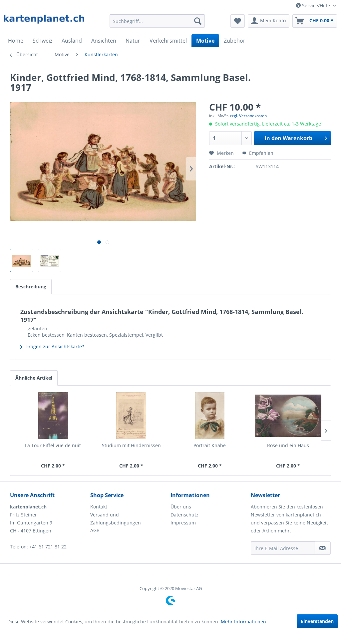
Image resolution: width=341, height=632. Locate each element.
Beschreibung (30, 286)
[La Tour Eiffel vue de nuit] (53, 415)
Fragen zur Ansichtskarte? (54, 346)
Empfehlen (260, 153)
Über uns (180, 506)
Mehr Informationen (243, 621)
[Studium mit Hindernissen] (132, 415)
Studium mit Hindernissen (131, 445)
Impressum (183, 522)
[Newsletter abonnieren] (323, 548)
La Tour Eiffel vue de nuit (53, 445)
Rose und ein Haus (288, 445)
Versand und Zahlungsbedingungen (115, 518)
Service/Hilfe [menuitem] (316, 5)
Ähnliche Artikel (33, 378)
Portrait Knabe (209, 445)
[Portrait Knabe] (210, 415)
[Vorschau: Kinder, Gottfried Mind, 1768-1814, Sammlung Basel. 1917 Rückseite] (49, 260)
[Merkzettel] (237, 21)
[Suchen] (198, 21)
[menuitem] (157, 21)
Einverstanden (317, 621)
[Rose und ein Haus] (288, 415)
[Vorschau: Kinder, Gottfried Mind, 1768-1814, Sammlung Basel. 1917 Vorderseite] (21, 260)
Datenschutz (184, 514)
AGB (95, 530)
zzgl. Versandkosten (248, 116)
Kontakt (98, 506)
